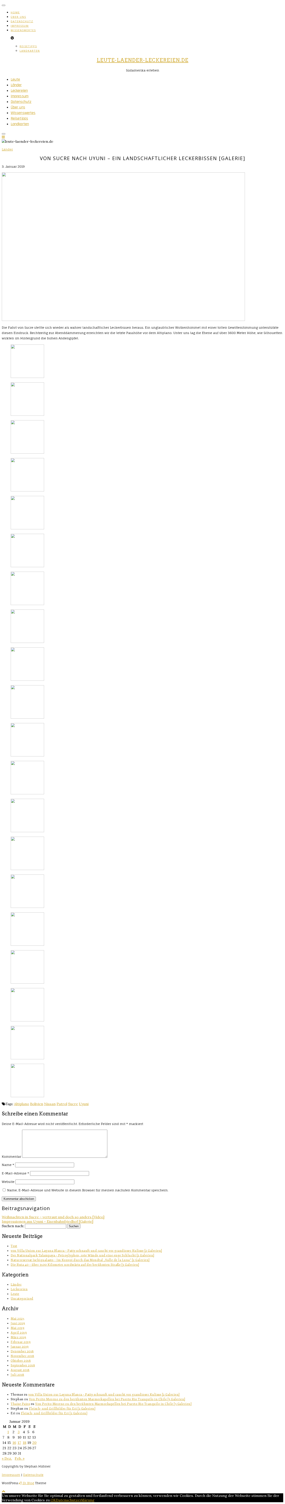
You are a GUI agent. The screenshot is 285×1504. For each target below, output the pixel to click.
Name (8, 1165)
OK (53, 1500)
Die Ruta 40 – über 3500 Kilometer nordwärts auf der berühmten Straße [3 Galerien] (75, 1265)
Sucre (73, 1104)
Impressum (20, 25)
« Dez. (7, 1458)
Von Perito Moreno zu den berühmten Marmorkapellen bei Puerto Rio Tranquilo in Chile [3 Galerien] (107, 1399)
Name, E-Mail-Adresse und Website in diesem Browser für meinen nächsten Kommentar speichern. (87, 1190)
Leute (15, 79)
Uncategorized (22, 1298)
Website (8, 1182)
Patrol (62, 1104)
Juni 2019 (18, 1323)
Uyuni (84, 1104)
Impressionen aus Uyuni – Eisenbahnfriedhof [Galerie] (47, 1221)
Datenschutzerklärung (75, 1500)
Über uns (18, 16)
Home (15, 12)
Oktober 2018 (21, 1361)
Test (14, 1246)
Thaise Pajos (20, 1404)
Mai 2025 (17, 1319)
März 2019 (18, 1337)
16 (14, 1442)
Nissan (50, 1104)
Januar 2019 (20, 1347)
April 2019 (19, 1333)
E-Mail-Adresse (15, 1173)
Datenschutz (22, 21)
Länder (16, 85)
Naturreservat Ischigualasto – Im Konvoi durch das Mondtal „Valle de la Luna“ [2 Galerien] (80, 1260)
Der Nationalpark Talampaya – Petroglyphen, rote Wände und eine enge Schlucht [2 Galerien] (82, 1255)
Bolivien (36, 1104)
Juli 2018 (17, 1375)
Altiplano (21, 1104)
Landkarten (30, 50)
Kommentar (11, 1156)
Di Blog (28, 1483)
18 (24, 1442)
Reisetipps (28, 46)
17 (19, 1442)
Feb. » (19, 1458)
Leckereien (19, 90)
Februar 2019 (21, 1342)
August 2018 (20, 1370)
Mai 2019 (17, 1328)
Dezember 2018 (22, 1351)
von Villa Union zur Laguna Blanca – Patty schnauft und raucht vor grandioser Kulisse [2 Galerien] (86, 1251)
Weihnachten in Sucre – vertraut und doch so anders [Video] (53, 1217)
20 (34, 1442)
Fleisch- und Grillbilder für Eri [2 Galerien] (62, 1408)
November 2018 (22, 1356)
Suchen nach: (13, 1226)
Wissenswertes (23, 30)
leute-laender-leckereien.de (142, 60)
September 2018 (23, 1365)
